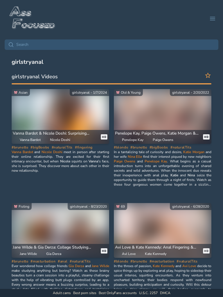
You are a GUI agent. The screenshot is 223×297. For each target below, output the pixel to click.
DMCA (165, 293)
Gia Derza (76, 266)
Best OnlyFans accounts (118, 293)
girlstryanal (81, 92)
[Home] (32, 18)
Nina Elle (135, 156)
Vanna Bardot (22, 152)
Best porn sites (84, 293)
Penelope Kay (156, 161)
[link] (60, 121)
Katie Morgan (193, 152)
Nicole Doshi (52, 152)
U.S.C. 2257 (148, 293)
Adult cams (62, 293)
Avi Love (189, 266)
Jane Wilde (100, 266)
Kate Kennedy (163, 266)
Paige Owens (124, 161)
